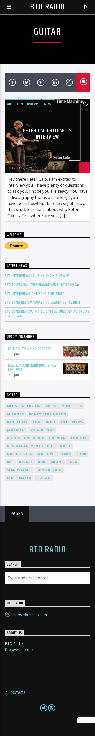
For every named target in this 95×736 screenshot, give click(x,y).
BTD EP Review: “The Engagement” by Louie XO (42, 284)
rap (10, 462)
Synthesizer (19, 478)
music (65, 446)
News (48, 104)
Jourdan (57, 438)
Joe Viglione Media (25, 438)
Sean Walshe (19, 470)
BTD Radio (47, 7)
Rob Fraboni (50, 462)
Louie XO (79, 438)
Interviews (72, 422)
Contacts (18, 693)
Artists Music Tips (64, 406)
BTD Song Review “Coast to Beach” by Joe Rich (42, 302)
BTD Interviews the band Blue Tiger (35, 293)
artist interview (24, 406)
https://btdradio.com (30, 614)
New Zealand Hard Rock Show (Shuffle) (32, 367)
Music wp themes (54, 454)
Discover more (17, 649)
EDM (37, 422)
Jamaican (16, 430)
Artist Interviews (23, 104)
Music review (20, 454)
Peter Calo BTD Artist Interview (49, 133)
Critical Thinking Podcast (30, 349)
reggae (26, 462)
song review (49, 470)
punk (81, 454)
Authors (15, 414)
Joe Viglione (42, 430)
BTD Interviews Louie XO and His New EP (37, 275)
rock (73, 462)
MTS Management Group (31, 446)
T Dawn (43, 478)
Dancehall (17, 422)
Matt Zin (15, 165)
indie (51, 422)
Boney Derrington (47, 414)
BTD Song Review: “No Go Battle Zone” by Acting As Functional (47, 314)
